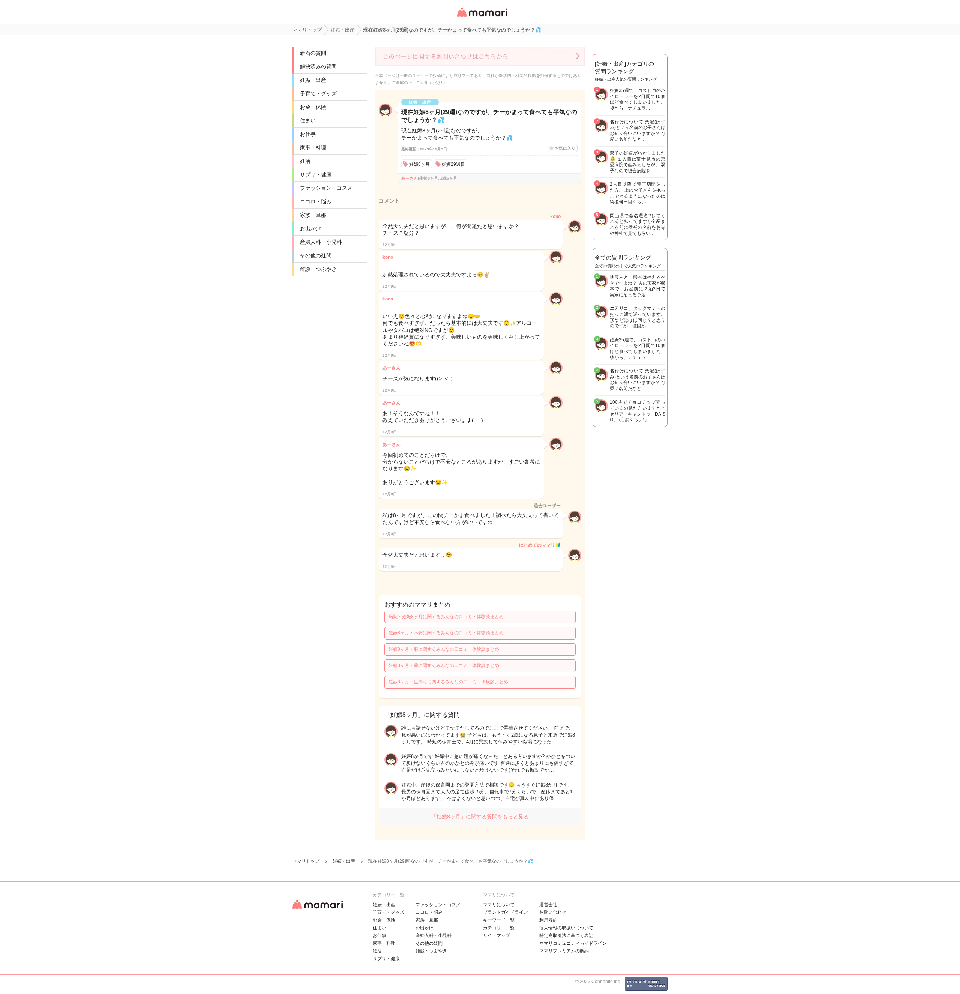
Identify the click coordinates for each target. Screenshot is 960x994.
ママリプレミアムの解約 (564, 950)
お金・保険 (313, 107)
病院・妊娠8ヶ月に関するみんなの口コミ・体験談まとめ (446, 616)
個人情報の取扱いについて (566, 928)
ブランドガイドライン (505, 912)
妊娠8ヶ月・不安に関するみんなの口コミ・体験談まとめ (446, 632)
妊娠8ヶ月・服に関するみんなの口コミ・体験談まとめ (443, 649)
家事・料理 (313, 147)
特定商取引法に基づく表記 (566, 935)
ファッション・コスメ (326, 188)
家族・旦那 (313, 215)
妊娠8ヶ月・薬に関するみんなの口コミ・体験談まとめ (443, 665)
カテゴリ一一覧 (498, 928)
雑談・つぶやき (318, 269)
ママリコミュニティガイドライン (573, 943)
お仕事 (308, 134)
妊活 (305, 161)
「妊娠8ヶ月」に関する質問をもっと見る (480, 817)
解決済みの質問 (318, 66)
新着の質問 (313, 53)
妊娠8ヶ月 (419, 164)
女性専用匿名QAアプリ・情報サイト (482, 17)
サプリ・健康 (316, 174)
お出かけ (310, 228)
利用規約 (548, 920)
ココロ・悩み (316, 201)
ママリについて (498, 904)
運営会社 (548, 904)
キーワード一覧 (498, 920)
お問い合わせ (552, 912)
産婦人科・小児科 (321, 242)
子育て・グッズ (318, 93)
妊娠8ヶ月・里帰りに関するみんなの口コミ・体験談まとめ (448, 682)
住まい (308, 120)
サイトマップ (496, 935)
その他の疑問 (316, 255)
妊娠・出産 (313, 80)
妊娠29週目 (453, 164)
